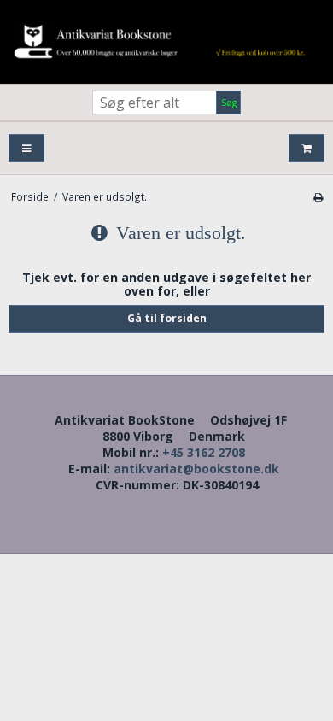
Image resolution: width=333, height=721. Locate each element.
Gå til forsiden (167, 318)
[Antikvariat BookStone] (166, 42)
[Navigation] (26, 148)
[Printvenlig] (318, 196)
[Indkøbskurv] (306, 148)
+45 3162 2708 (203, 452)
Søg (229, 102)
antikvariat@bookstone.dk (196, 468)
